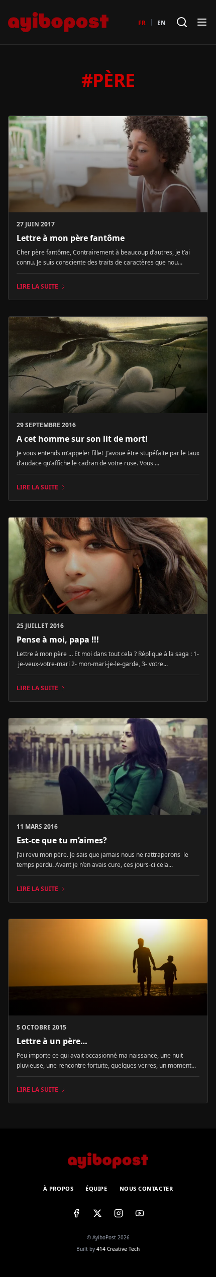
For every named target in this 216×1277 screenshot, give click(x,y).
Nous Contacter (146, 1188)
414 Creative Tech (118, 1248)
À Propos (58, 1188)
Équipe (96, 1188)
